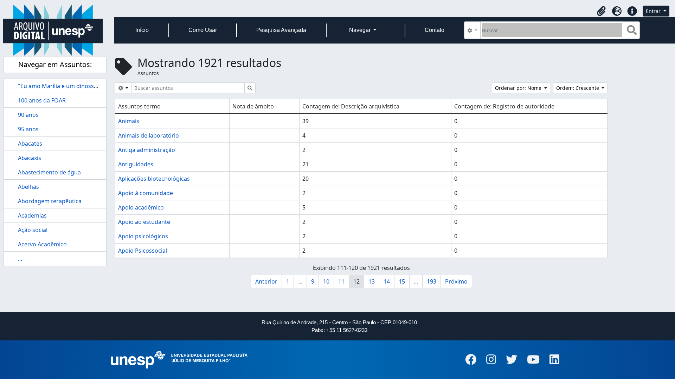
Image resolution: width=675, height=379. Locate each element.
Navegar (360, 30)
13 (371, 281)
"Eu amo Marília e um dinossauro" (63, 86)
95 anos (28, 129)
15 (402, 281)
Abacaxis (29, 158)
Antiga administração (146, 150)
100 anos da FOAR (42, 100)
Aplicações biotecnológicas (154, 178)
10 (326, 281)
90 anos (28, 115)
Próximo (456, 281)
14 (387, 281)
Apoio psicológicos (143, 236)
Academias (32, 215)
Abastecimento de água (49, 172)
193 (431, 281)
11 (341, 281)
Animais (128, 121)
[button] (601, 11)
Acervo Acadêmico (42, 244)
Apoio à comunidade (145, 193)
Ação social (32, 230)
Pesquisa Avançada (281, 30)
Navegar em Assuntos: (55, 64)
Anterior (266, 281)
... (20, 258)
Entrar (654, 11)
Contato (434, 30)
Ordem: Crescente (578, 88)
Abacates (30, 143)
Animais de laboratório (148, 135)
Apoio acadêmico (141, 207)
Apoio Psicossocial (142, 250)
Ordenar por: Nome (519, 88)
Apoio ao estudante (144, 222)
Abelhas (28, 187)
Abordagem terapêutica (50, 201)
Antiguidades (135, 164)
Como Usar (202, 30)
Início (142, 30)
